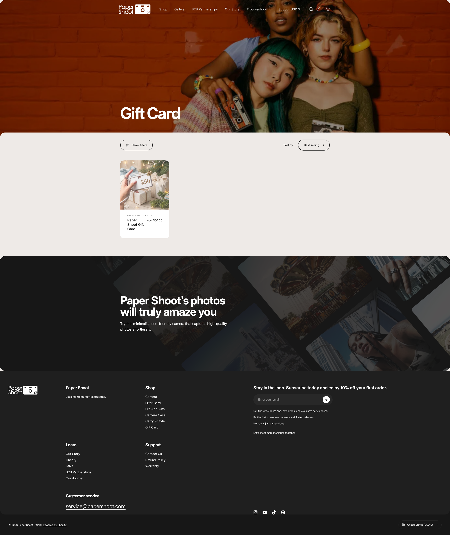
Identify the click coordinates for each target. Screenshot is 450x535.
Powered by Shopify (54, 524)
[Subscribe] (326, 399)
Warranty (152, 466)
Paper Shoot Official (140, 215)
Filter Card (153, 403)
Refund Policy (155, 460)
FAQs (69, 466)
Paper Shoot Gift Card (135, 224)
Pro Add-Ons (155, 409)
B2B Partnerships (78, 472)
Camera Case (155, 415)
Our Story (73, 454)
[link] (96, 506)
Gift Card (151, 427)
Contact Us (153, 454)
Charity (71, 460)
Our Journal (74, 478)
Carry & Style (155, 421)
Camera (151, 397)
